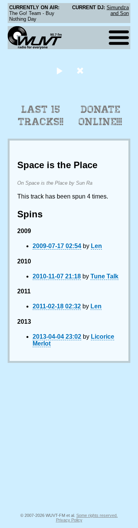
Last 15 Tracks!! (41, 115)
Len (96, 246)
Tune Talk (104, 276)
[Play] (59, 70)
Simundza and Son (118, 10)
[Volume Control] (81, 70)
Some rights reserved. (97, 515)
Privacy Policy (69, 520)
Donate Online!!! (100, 115)
